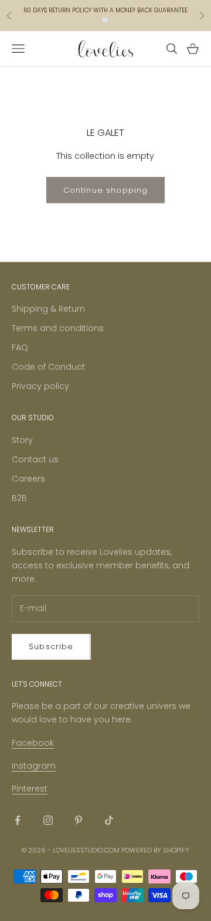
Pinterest (29, 788)
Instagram (34, 766)
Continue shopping (105, 190)
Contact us (35, 459)
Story (22, 440)
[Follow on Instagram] (48, 820)
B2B (19, 498)
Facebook (33, 743)
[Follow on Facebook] (17, 820)
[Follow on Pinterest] (78, 820)
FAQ (20, 347)
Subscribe (51, 646)
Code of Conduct (48, 367)
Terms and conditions (58, 328)
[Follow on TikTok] (109, 820)
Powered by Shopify (155, 850)
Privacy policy (40, 386)
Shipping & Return (48, 309)
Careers (28, 479)
